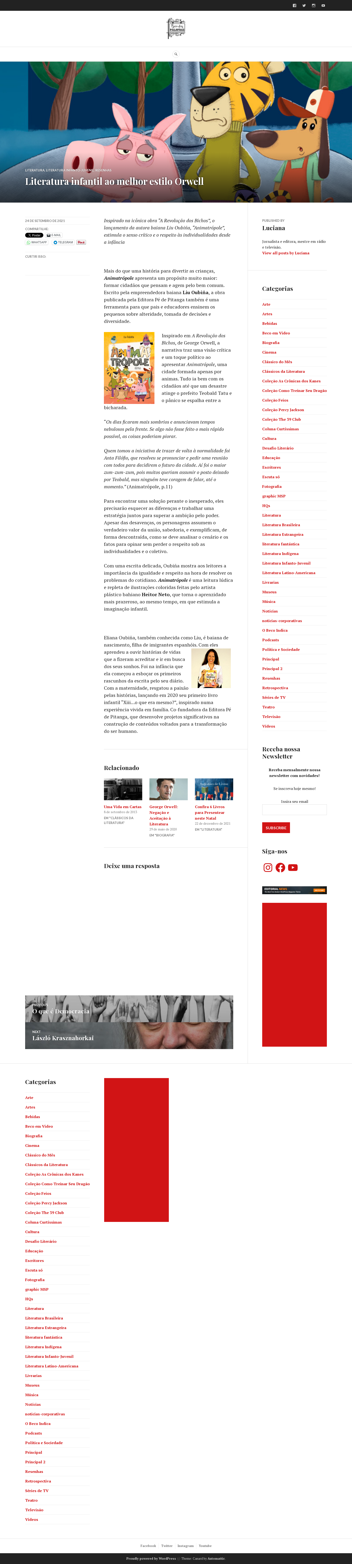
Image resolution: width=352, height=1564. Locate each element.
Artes (267, 313)
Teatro (268, 707)
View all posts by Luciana (285, 253)
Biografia (270, 342)
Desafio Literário (278, 448)
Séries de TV (274, 697)
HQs (266, 505)
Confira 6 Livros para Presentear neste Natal (210, 812)
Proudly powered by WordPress (151, 1558)
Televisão (271, 716)
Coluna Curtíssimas (280, 429)
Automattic (216, 1558)
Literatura (35, 170)
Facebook (148, 1546)
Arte (266, 304)
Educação (271, 457)
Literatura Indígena (280, 553)
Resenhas (103, 170)
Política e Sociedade (281, 649)
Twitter (167, 1546)
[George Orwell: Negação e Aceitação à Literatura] (168, 789)
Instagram (186, 1546)
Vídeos (268, 726)
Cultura (269, 438)
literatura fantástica (280, 544)
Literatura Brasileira (281, 524)
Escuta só (271, 476)
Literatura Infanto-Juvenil (70, 170)
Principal (270, 659)
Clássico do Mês (277, 361)
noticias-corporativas (282, 620)
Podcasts (270, 639)
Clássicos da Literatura (283, 371)
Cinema (269, 352)
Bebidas (269, 323)
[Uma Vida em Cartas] (123, 789)
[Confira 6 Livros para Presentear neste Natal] (214, 789)
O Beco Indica (275, 630)
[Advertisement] (295, 975)
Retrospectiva (275, 687)
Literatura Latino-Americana (288, 572)
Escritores (271, 467)
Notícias (270, 611)
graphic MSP (274, 496)
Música (268, 601)
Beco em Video (276, 333)
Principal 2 (272, 668)
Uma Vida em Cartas (123, 806)
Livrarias (270, 582)
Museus (269, 592)
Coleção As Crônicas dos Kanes (291, 381)
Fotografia (272, 486)
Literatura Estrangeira (282, 534)
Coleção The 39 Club (281, 419)
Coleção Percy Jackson (283, 409)
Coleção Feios (275, 400)
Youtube (205, 1546)
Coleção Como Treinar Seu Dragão (294, 390)
